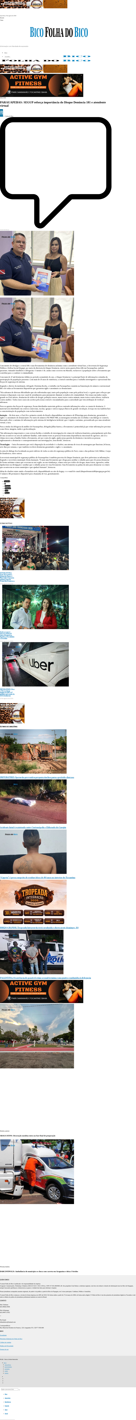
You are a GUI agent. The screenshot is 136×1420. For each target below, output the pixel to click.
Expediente (3, 1335)
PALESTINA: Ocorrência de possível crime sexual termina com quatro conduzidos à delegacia (45, 978)
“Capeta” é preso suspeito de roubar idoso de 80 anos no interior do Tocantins (37, 877)
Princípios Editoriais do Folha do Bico (11, 1339)
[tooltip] (7, 481)
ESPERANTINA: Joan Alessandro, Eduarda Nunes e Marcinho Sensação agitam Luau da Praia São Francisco (7, 577)
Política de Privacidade (6, 1346)
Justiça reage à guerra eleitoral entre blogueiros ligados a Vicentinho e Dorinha (7, 635)
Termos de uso (4, 1349)
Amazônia (3, 98)
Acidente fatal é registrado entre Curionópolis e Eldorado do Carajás (33, 827)
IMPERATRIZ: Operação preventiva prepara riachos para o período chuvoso (37, 777)
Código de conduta (5, 1342)
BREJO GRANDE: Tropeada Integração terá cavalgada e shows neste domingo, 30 (39, 927)
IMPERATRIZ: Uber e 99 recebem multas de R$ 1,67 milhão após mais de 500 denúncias (7, 692)
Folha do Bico (9, 116)
